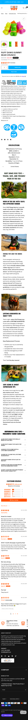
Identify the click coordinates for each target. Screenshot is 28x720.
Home (2, 13)
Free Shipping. (4, 59)
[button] (5, 62)
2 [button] (13, 614)
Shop (6, 13)
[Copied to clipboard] (11, 139)
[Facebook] (2, 139)
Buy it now (14, 71)
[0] (26, 8)
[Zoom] (23, 18)
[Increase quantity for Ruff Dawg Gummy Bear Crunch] (6, 67)
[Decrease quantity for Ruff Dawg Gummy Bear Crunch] (2, 67)
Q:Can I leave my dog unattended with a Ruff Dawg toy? (12, 470)
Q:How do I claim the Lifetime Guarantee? (11, 455)
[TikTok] (16, 656)
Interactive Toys (12, 13)
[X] (5, 139)
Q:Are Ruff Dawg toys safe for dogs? (11, 445)
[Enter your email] (25, 690)
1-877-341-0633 (5, 650)
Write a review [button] (14, 500)
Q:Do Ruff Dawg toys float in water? (10, 460)
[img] (5, 510)
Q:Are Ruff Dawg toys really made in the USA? (10, 439)
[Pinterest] (8, 139)
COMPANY (5, 670)
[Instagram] (6, 656)
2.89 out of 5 (18, 484)
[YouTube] (9, 656)
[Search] (23, 8)
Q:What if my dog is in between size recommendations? (11, 465)
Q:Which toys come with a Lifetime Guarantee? (10, 450)
